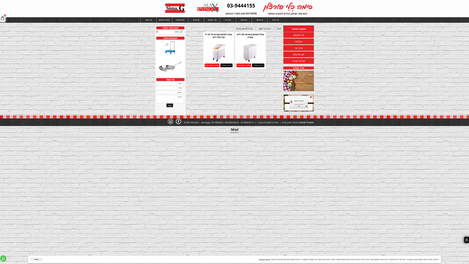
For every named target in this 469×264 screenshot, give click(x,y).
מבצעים (244, 20)
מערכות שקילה (298, 61)
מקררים (228, 20)
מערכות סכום (298, 54)
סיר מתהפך (212, 20)
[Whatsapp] (3, 258)
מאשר (36, 259)
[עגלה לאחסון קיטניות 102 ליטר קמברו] (250, 61)
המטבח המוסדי (298, 29)
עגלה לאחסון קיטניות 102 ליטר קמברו (250, 36)
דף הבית (275, 20)
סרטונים (196, 20)
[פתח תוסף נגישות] (466, 240)
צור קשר (148, 20)
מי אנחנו (259, 20)
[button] (243, 65)
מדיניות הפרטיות (264, 259)
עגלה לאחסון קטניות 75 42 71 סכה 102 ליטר (218, 36)
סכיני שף (299, 48)
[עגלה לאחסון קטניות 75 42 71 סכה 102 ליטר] (218, 61)
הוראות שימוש (164, 20)
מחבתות (298, 41)
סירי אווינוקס (298, 35)
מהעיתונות (180, 20)
